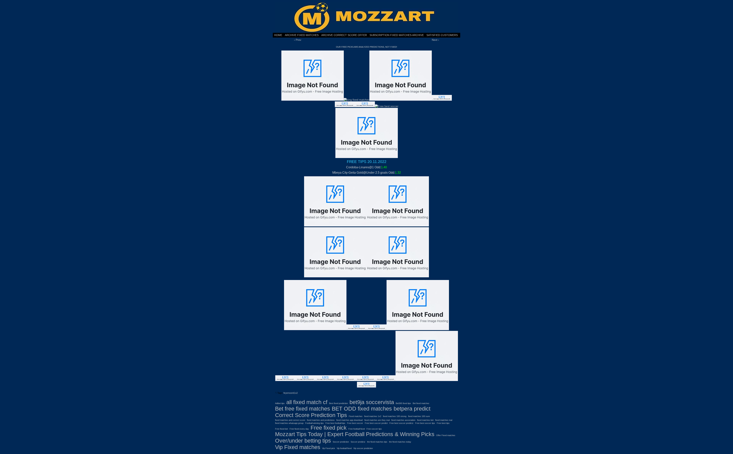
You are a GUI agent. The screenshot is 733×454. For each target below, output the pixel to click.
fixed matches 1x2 (372, 416)
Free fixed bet (281, 429)
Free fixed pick (329, 427)
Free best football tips (335, 423)
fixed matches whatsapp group (289, 423)
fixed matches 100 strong (394, 416)
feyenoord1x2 (290, 393)
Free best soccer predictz (401, 423)
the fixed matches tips (377, 442)
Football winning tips (314, 423)
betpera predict (412, 408)
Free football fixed (356, 429)
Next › (435, 39)
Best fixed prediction (338, 403)
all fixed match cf (306, 402)
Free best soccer (355, 423)
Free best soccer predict (376, 423)
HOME (278, 35)
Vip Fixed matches (297, 447)
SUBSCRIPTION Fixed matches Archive (397, 35)
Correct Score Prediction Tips (311, 415)
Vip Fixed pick (328, 448)
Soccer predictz (358, 442)
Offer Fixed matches (445, 435)
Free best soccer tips (425, 423)
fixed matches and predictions (321, 420)
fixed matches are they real (377, 420)
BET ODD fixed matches (362, 408)
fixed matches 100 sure (419, 416)
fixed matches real (443, 420)
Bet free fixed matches (302, 408)
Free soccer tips (374, 429)
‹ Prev (297, 39)
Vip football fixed (344, 448)
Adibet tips (280, 403)
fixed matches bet (425, 420)
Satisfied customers (442, 35)
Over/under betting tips (303, 440)
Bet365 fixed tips (403, 403)
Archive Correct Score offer (344, 35)
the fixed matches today (400, 442)
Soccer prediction (341, 442)
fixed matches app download (349, 420)
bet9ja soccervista (372, 402)
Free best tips (443, 423)
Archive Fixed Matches (302, 35)
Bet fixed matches (421, 403)
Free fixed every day (299, 429)
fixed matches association (403, 420)
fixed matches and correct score (290, 420)
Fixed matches (355, 416)
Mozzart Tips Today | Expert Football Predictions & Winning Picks (354, 434)
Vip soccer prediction (363, 448)
